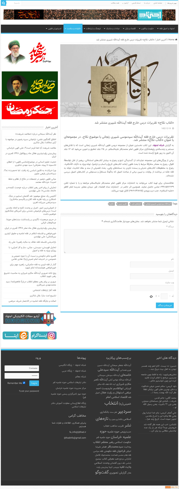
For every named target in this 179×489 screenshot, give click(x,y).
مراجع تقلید (119, 459)
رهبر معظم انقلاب (103, 442)
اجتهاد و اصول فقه (167, 28)
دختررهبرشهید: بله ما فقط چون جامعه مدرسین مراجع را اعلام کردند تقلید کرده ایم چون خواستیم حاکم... (158, 378)
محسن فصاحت (117, 455)
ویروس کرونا (114, 467)
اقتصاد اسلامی (119, 397)
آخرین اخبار (161, 40)
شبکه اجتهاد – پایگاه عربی (74, 371)
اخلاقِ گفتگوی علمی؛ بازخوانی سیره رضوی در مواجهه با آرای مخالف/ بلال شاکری (31, 141)
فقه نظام (127, 455)
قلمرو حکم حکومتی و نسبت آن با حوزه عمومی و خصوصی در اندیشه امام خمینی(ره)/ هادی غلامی (33, 257)
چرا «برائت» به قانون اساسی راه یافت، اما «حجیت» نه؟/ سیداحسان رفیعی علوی (30, 172)
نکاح (112, 204)
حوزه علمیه (113, 432)
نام (172, 259)
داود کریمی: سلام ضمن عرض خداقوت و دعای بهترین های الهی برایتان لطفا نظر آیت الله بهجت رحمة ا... (158, 389)
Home (172, 40)
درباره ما (147, 3)
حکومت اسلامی (122, 442)
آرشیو (126, 3)
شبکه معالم (80, 376)
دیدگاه (170, 227)
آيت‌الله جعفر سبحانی (120, 365)
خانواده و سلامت (74, 28)
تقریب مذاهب (117, 426)
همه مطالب (115, 3)
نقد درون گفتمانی (117, 463)
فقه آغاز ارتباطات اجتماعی (44, 290)
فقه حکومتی (110, 451)
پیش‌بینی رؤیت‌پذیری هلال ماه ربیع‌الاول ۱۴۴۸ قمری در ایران (30, 155)
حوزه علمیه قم (103, 437)
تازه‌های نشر (136, 204)
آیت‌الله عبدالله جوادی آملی (119, 380)
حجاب (106, 426)
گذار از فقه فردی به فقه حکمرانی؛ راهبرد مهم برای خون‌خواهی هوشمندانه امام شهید (33, 266)
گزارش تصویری (118, 472)
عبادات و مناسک (113, 28)
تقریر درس (123, 204)
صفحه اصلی (157, 3)
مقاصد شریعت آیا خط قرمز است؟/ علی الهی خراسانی (31, 148)
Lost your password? (29, 391)
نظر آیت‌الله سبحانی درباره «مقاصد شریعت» (35, 134)
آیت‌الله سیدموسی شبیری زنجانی (158, 204)
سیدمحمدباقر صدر (112, 446)
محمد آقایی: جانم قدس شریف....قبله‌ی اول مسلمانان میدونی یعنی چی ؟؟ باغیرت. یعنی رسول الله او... (159, 402)
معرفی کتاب (108, 459)
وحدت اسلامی (101, 463)
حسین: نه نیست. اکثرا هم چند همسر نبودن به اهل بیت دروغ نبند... (158, 367)
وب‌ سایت (169, 282)
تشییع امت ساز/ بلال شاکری (43, 295)
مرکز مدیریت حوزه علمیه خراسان (71, 388)
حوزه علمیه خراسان (115, 434)
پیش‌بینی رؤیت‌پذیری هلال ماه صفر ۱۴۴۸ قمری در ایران (30, 228)
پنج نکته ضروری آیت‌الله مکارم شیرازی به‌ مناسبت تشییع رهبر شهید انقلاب (30, 274)
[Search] (3, 3)
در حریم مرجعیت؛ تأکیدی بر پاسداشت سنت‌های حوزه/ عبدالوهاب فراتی (31, 221)
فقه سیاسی (98, 451)
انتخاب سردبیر (117, 407)
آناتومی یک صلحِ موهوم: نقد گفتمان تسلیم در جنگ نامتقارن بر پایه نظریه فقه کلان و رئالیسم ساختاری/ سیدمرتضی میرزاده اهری (32, 199)
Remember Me (15, 383)
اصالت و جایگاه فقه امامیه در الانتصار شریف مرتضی (32, 301)
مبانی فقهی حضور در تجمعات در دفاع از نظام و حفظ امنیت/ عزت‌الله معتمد (32, 180)
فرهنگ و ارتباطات (93, 28)
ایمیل (171, 271)
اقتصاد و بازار (130, 28)
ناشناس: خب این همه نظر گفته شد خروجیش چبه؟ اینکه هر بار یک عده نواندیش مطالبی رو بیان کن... (160, 428)
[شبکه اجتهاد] (89, 15)
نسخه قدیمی (136, 3)
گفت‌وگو (102, 472)
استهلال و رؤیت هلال (112, 393)
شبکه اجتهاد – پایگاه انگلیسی (72, 365)
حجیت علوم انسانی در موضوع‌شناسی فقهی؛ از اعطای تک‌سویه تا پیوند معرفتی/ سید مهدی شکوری (31, 163)
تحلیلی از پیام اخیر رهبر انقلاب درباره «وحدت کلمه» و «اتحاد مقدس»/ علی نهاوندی (31, 189)
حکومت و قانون (147, 28)
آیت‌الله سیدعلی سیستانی (109, 375)
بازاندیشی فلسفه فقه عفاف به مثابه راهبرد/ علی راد (32, 242)
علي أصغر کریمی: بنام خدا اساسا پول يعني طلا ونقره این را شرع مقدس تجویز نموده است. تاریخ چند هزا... (159, 416)
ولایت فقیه (125, 467)
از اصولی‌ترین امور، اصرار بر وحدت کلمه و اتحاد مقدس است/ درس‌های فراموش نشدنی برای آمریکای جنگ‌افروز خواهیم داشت (30, 211)
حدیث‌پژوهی (125, 432)
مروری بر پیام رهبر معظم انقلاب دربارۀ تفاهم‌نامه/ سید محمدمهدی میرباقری (31, 283)
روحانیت (127, 447)
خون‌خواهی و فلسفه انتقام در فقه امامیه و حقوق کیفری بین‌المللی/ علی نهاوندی (30, 235)
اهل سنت (113, 412)
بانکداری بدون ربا (116, 419)
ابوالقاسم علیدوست (112, 388)
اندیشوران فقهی (54, 28)
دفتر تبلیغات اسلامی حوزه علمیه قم (69, 382)
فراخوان (121, 451)
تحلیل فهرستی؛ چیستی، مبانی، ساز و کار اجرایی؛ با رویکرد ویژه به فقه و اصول (32, 249)
